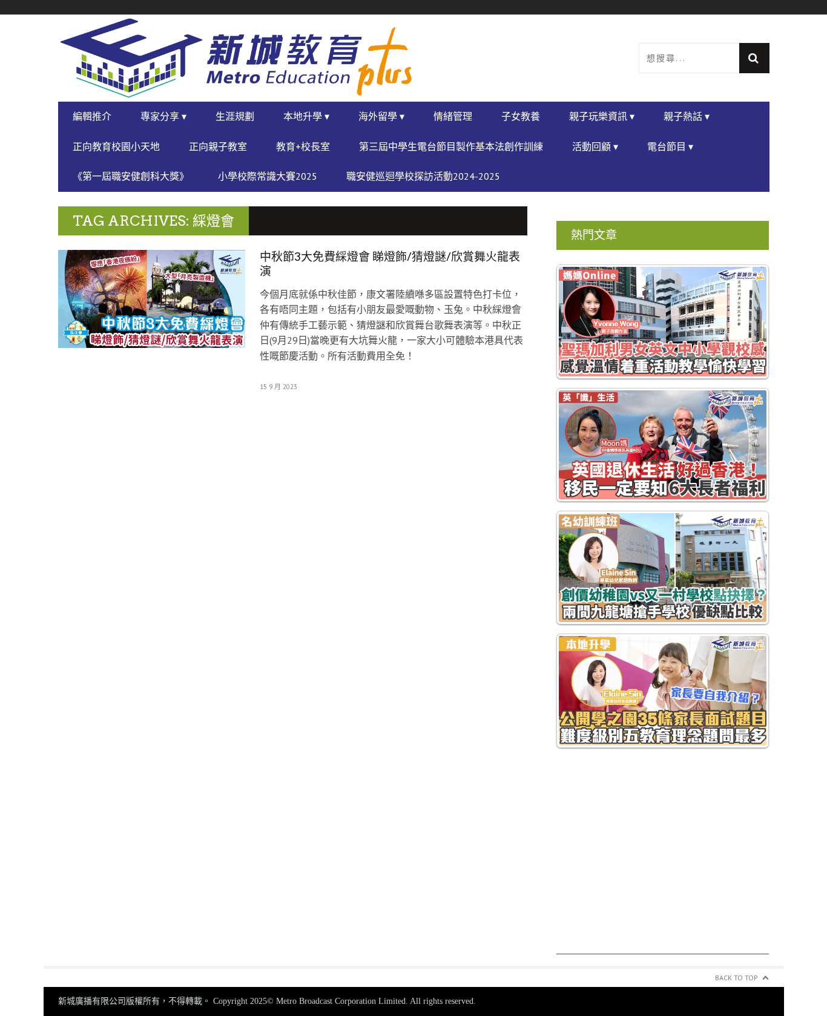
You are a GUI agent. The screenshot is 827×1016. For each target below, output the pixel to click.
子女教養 (520, 116)
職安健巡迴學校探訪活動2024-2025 (423, 176)
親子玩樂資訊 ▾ (601, 116)
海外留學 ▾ (381, 116)
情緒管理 (452, 116)
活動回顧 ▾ (595, 146)
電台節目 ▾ (670, 146)
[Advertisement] (662, 869)
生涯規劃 (235, 116)
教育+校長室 (303, 146)
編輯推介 (92, 116)
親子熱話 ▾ (687, 116)
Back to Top (736, 977)
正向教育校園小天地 (116, 146)
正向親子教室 (218, 146)
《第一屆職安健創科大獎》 (131, 176)
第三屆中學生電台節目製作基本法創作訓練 (451, 146)
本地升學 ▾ (306, 116)
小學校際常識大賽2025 (267, 176)
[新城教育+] (236, 58)
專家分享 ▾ (163, 116)
